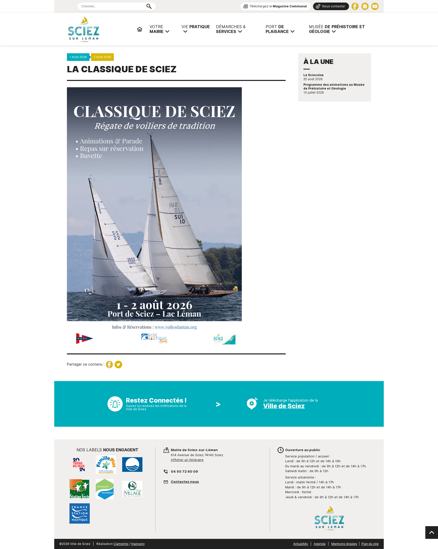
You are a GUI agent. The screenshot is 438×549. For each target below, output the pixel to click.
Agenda (319, 544)
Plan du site (370, 544)
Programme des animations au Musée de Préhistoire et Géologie (333, 86)
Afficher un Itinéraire (187, 460)
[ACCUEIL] (139, 29)
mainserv (138, 544)
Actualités (300, 544)
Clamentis (121, 544)
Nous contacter (333, 6)
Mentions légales (344, 544)
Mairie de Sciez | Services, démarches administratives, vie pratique (100, 29)
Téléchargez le (278, 6)
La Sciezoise (313, 75)
